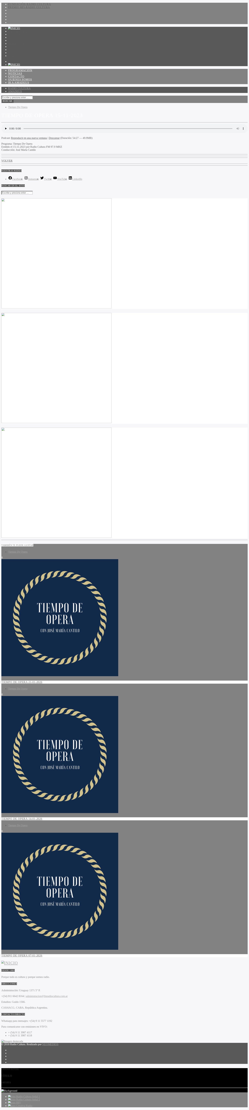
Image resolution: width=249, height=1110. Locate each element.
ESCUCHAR (16, 52)
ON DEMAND (17, 49)
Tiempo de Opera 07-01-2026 (21, 955)
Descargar (54, 138)
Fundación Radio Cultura (29, 4)
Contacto (16, 37)
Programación (20, 31)
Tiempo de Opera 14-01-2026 (21, 818)
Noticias (15, 34)
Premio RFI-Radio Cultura (29, 7)
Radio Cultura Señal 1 (28, 1096)
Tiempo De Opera (17, 107)
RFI (18, 1102)
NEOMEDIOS (50, 1044)
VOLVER (7, 160)
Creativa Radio (24, 1105)
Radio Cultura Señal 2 (28, 1099)
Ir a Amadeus (18, 43)
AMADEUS (15, 91)
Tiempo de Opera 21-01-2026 (21, 682)
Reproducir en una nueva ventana (29, 138)
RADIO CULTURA (19, 88)
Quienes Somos (20, 40)
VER (11, 55)
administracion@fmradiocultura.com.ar (47, 996)
